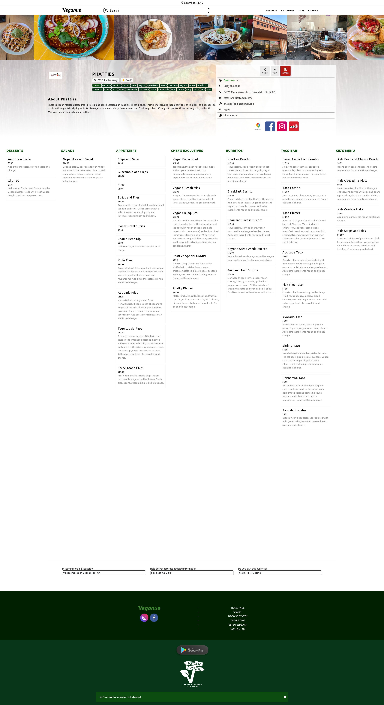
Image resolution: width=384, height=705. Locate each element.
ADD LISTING (238, 620)
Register (313, 10)
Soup (188, 89)
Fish (115, 89)
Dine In (96, 85)
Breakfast (203, 85)
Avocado (173, 85)
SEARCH (237, 612)
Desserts (97, 89)
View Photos (230, 115)
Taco (134, 85)
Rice (173, 89)
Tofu (209, 89)
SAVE (128, 80)
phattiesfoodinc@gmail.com (239, 103)
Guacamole (131, 89)
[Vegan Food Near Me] (71, 10)
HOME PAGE (237, 607)
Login (301, 10)
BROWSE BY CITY (238, 616)
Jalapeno (144, 89)
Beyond (184, 85)
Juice (153, 89)
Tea (203, 89)
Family (107, 89)
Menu (227, 109)
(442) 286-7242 (232, 86)
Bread (192, 85)
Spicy (196, 89)
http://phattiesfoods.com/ (238, 98)
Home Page (271, 10)
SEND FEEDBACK (238, 624)
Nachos (126, 85)
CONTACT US (237, 629)
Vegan (142, 85)
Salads (180, 89)
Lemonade (163, 89)
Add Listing (287, 10)
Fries (121, 89)
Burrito (116, 85)
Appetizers (153, 85)
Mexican (106, 85)
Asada (163, 85)
